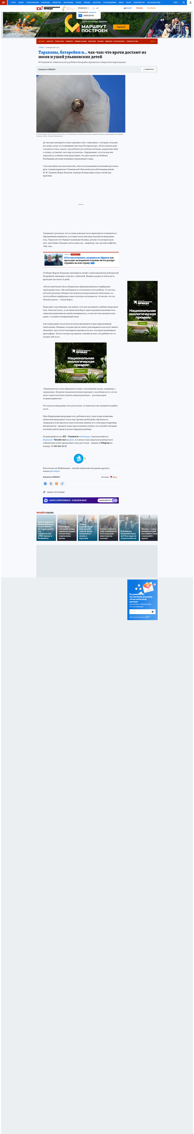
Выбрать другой (89, 15)
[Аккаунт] (190, 2)
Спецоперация (32, 2)
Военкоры (69, 41)
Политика (45, 2)
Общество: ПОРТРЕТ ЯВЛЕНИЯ (55, 492)
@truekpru (55, 471)
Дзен (71, 439)
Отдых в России (132, 41)
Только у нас (59, 41)
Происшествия (153, 2)
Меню (3, 2)
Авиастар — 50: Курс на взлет (114, 41)
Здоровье (97, 2)
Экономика (68, 2)
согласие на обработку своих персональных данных (140, 616)
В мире (78, 2)
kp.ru (115, 477)
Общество (56, 2)
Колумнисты (139, 2)
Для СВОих (92, 41)
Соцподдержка (109, 2)
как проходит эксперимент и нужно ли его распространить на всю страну (89, 260)
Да (80, 15)
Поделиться (149, 69)
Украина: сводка (80, 41)
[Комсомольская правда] (48, 8)
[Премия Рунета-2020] (67, 8)
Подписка (151, 8)
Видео (21, 2)
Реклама (139, 8)
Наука (121, 2)
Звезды (87, 2)
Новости (50, 41)
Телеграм (85, 436)
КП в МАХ (100, 41)
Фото (14, 2)
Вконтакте (48, 439)
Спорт (128, 2)
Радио (129, 8)
